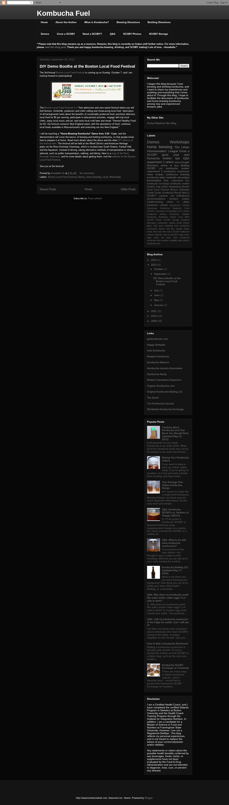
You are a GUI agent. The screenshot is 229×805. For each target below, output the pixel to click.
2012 (154, 264)
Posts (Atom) (95, 198)
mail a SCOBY (173, 232)
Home (44, 22)
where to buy (170, 165)
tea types (166, 237)
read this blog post (55, 47)
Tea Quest (153, 397)
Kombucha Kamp (157, 374)
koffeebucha (183, 196)
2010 (154, 316)
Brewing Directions (128, 22)
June (157, 295)
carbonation (177, 180)
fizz (187, 180)
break (179, 223)
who (158, 243)
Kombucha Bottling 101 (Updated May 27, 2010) (175, 570)
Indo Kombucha (156, 350)
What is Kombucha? (96, 22)
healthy (179, 229)
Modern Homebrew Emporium (164, 379)
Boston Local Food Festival (70, 72)
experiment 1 (156, 162)
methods (158, 235)
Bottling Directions (159, 22)
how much (158, 232)
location (151, 186)
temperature (175, 186)
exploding (169, 226)
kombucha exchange (158, 183)
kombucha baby (156, 177)
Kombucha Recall (171, 193)
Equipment (177, 208)
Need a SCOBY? (92, 33)
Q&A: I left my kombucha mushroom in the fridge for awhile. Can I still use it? (168, 622)
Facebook (160, 211)
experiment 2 (155, 171)
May (157, 300)
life (164, 232)
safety (164, 186)
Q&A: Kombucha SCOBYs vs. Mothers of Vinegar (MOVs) (175, 512)
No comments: (88, 173)
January (159, 305)
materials (171, 177)
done (161, 226)
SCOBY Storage (158, 33)
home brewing (94, 177)
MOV (187, 217)
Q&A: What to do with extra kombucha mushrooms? (174, 542)
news (150, 174)
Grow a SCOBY (66, 33)
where (170, 162)
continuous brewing (177, 174)
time (159, 240)
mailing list (184, 232)
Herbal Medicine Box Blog (161, 123)
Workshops (115, 177)
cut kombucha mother (174, 168)
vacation (165, 240)
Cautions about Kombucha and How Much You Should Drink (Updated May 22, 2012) (175, 433)
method (150, 235)
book (166, 180)
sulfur (156, 237)
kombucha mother (179, 183)
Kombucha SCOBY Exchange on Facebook (175, 666)
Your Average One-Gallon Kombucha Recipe (173, 485)
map (158, 186)
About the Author (66, 22)
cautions (163, 196)
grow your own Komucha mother (168, 156)
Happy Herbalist (156, 344)
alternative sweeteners (157, 223)
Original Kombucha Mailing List (164, 391)
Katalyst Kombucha (158, 356)
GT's (180, 211)
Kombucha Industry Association (164, 368)
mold (165, 235)
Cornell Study (154, 193)
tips (177, 158)
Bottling (185, 165)
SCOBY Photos (132, 33)
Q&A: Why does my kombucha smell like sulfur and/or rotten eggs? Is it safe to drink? (167, 597)
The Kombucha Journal (160, 403)
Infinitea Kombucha (169, 214)
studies (185, 199)
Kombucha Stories (167, 217)
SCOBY (151, 168)
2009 (154, 321)
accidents (185, 220)
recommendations (156, 199)
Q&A (112, 33)
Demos (45, 33)
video (180, 240)
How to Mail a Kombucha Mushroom (167, 643)
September (160, 273)
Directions (152, 165)
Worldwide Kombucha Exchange (165, 409)
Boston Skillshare (179, 189)
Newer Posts (48, 189)
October (159, 269)
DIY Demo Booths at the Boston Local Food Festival (87, 66)
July (156, 290)
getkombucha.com (157, 338)
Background (175, 205)
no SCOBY (173, 235)
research (173, 199)
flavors (162, 229)
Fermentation (171, 211)
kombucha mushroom (176, 171)
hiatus (186, 229)
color (155, 226)
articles (172, 223)
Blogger (148, 798)
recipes (159, 174)
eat (172, 196)
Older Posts (128, 189)
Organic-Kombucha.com (161, 385)
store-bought (182, 162)
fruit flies (171, 229)
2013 (154, 259)
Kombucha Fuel (63, 13)
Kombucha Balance (158, 362)
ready (180, 235)
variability (173, 240)
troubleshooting (155, 202)
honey (149, 232)
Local (105, 177)
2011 (154, 311)
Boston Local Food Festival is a (60, 107)
